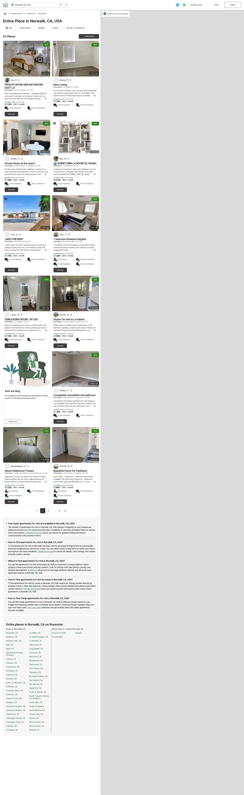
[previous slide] (8, 58)
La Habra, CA (34, 633)
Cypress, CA (11, 675)
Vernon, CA (34, 718)
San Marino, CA (35, 684)
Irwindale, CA (12, 730)
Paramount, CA (35, 664)
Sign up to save (34, 607)
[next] (65, 4)
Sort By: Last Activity (75, 28)
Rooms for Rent (59, 633)
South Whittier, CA (37, 710)
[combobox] (36, 4)
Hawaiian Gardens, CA (15, 710)
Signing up (32, 570)
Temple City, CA (36, 714)
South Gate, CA (35, 702)
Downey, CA (11, 679)
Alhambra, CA (12, 633)
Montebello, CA (36, 660)
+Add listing (89, 36)
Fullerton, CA (11, 694)
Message (11, 114)
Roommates (57, 637)
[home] (5, 14)
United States (17, 13)
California (31, 13)
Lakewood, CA (35, 645)
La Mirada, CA (35, 641)
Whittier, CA (34, 730)
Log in (232, 5)
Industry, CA (11, 726)
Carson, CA (11, 659)
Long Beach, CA (36, 649)
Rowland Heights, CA (38, 676)
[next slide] (45, 58)
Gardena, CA (11, 702)
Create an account (46, 551)
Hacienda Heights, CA (15, 706)
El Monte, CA (11, 686)
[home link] (5, 4)
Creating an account (34, 533)
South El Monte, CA (37, 692)
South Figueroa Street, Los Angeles (39, 697)
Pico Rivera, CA (36, 668)
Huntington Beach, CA (15, 718)
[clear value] (60, 4)
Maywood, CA (35, 656)
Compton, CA (12, 671)
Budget (41, 28)
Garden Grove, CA (13, 698)
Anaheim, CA (11, 637)
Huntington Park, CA (15, 722)
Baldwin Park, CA (13, 641)
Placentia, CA (35, 672)
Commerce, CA (12, 667)
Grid (10, 28)
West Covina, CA (36, 722)
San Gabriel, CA (36, 680)
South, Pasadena (36, 706)
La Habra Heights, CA (38, 637)
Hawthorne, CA (12, 714)
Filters (55, 28)
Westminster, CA (36, 726)
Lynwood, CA (35, 652)
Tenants (78, 633)
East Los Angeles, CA (15, 682)
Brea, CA (10, 649)
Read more (13, 421)
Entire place (25, 28)
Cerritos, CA (11, 663)
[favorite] (5, 44)
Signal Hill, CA (35, 688)
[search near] (12, 4)
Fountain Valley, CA (14, 690)
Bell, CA (9, 645)
